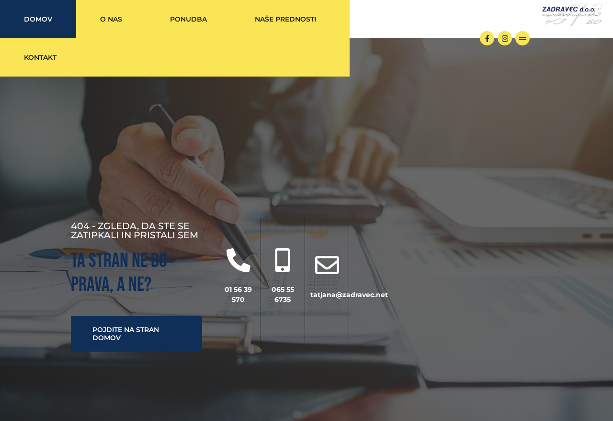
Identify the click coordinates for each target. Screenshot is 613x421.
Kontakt (40, 57)
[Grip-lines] (522, 38)
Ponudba (188, 19)
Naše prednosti (285, 19)
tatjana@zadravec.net (349, 294)
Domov (38, 19)
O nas (111, 19)
